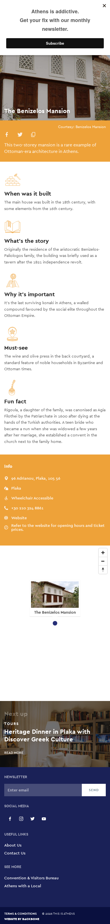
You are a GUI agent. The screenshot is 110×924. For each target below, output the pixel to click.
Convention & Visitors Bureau (31, 877)
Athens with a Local (22, 885)
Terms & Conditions (20, 914)
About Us (12, 845)
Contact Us (14, 853)
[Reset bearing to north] (103, 569)
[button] (6, 135)
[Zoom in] (103, 552)
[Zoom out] (103, 561)
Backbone (30, 919)
